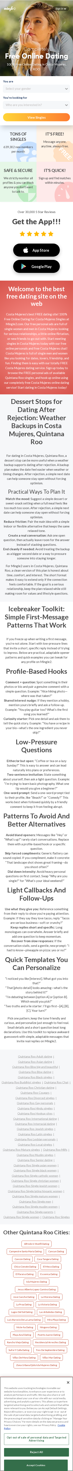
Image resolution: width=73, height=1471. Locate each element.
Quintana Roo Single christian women (35, 1180)
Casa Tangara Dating (47, 1259)
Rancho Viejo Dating (18, 1342)
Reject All (36, 1452)
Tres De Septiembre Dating (50, 1350)
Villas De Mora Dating (24, 1357)
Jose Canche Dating (23, 1296)
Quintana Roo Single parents (35, 1212)
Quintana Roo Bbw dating (35, 1072)
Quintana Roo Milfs (55, 1149)
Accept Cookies (36, 1465)
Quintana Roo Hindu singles (35, 1108)
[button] (61, 8)
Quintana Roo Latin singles (35, 1134)
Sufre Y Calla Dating (19, 1350)
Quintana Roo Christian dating (35, 1087)
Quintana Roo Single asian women (35, 1165)
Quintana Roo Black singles (35, 1077)
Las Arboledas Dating (50, 1312)
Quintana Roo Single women (21, 1217)
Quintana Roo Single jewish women (35, 1186)
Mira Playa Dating (56, 1319)
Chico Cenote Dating (25, 1266)
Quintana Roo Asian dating (35, 1061)
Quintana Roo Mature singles (21, 1149)
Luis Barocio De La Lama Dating (24, 1319)
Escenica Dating (48, 1274)
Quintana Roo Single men (35, 1201)
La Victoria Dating (47, 1304)
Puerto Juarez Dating (49, 1334)
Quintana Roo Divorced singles (35, 1098)
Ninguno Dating (48, 1327)
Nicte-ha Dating (24, 1327)
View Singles (37, 117)
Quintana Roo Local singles (35, 1144)
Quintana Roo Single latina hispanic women (35, 1191)
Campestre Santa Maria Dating (25, 1251)
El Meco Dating (51, 1266)
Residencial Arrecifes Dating (50, 1342)
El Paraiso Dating (24, 1274)
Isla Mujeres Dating (36, 1281)
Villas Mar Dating (51, 1357)
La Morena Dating (50, 1296)
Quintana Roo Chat (56, 1082)
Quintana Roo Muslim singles (35, 1155)
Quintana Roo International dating (35, 1118)
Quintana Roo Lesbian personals (35, 1139)
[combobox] (36, 89)
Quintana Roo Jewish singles (35, 1129)
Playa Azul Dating (22, 1334)
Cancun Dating (56, 1251)
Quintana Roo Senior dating (35, 1160)
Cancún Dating (22, 1259)
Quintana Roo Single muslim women (35, 1206)
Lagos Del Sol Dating (21, 1312)
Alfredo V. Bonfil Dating (36, 1243)
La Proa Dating (23, 1304)
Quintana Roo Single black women (35, 1170)
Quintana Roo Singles (56, 1217)
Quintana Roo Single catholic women (35, 1175)
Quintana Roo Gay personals (35, 1103)
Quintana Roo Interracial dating (35, 1123)
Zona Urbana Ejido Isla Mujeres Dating (36, 1365)
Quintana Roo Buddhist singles (21, 1082)
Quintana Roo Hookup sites (35, 1113)
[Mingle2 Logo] (10, 8)
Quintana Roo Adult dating (35, 1056)
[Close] (68, 1382)
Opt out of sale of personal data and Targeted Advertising (36, 1439)
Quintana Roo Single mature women (35, 1196)
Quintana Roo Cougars (34, 1092)
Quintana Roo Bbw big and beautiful (35, 1067)
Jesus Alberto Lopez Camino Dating (37, 1289)
